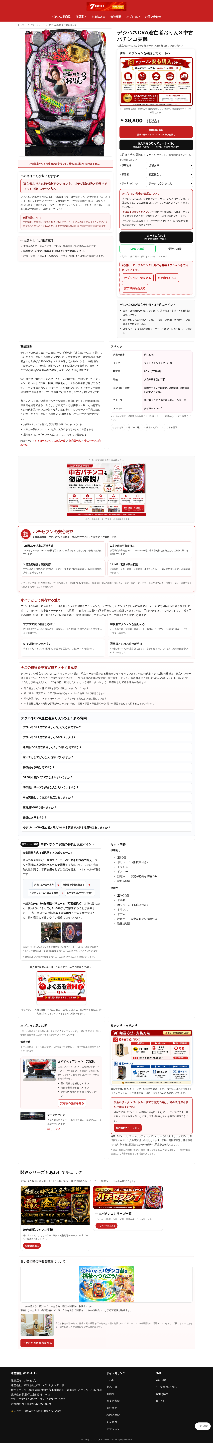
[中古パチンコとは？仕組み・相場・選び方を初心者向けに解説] (106, 489)
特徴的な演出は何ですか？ (39, 767)
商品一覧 (111, 1387)
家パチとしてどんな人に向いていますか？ (48, 757)
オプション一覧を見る (137, 277)
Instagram (162, 1394)
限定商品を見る (167, 277)
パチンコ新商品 (61, 16)
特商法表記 (113, 1415)
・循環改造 (125, 165)
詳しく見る (54, 1129)
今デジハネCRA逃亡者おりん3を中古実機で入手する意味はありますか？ (66, 827)
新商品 (110, 1394)
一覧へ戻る (202, 1426)
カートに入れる (156, 237)
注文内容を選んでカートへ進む (156, 145)
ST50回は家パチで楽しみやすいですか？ (48, 777)
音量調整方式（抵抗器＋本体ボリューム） (48, 852)
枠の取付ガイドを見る (127, 1127)
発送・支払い (152, 427)
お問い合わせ (153, 16)
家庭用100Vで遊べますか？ (40, 807)
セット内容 (117, 427)
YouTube (161, 1379)
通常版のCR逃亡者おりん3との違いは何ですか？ (52, 747)
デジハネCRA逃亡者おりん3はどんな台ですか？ (52, 727)
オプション (133, 16)
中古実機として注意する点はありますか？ (48, 797)
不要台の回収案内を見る (37, 1343)
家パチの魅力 (134, 427)
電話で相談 (175, 248)
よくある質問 (170, 427)
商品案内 (81, 16)
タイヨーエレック (36, 25)
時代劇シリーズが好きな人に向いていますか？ (51, 787)
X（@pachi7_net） (167, 1387)
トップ (21, 25)
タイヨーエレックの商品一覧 (50, 440)
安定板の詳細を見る (72, 1103)
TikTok (160, 1401)
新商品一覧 (75, 440)
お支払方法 (98, 16)
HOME (110, 1379)
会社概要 (115, 16)
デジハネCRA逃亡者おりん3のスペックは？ (49, 737)
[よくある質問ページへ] (61, 988)
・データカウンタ (128, 183)
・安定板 (124, 174)
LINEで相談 (137, 248)
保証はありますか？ (35, 817)
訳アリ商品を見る (135, 288)
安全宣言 (111, 1422)
